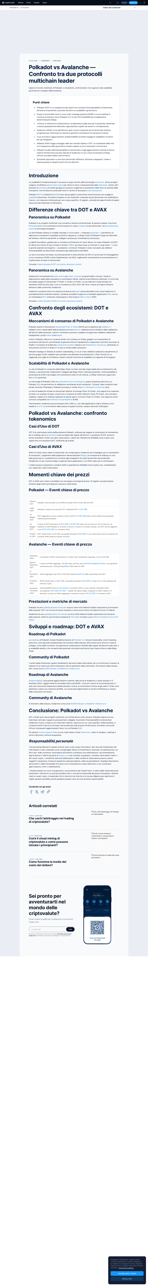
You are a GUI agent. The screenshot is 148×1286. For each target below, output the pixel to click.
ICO (63, 509)
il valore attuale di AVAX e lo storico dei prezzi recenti (59, 301)
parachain (94, 233)
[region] (127, 1270)
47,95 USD (81, 516)
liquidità (64, 566)
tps (75, 404)
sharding (43, 188)
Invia (70, 929)
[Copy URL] (48, 791)
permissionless (111, 226)
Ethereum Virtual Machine (61, 399)
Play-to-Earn (85, 297)
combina (60, 345)
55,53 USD (90, 593)
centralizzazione (95, 190)
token (49, 335)
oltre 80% (82, 534)
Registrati (133, 3)
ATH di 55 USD (48, 529)
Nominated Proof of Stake (67, 327)
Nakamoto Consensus (96, 345)
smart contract (74, 276)
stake (59, 335)
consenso (70, 345)
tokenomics (86, 732)
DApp (83, 455)
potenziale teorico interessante (71, 382)
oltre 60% (64, 524)
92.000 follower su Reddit (54, 669)
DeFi (109, 294)
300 (35, 378)
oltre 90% (86, 581)
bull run (81, 574)
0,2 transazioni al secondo (93, 387)
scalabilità (33, 197)
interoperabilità (35, 226)
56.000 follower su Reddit (82, 704)
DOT (39, 194)
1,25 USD (83, 509)
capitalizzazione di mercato (54, 607)
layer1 (77, 291)
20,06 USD (75, 524)
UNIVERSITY (14, 7)
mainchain (103, 185)
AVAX (56, 194)
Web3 (71, 245)
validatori (106, 327)
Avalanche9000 (35, 681)
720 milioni (75, 617)
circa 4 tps (41, 406)
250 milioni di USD (58, 591)
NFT (44, 297)
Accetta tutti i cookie (127, 1273)
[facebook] (31, 791)
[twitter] (36, 791)
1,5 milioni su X (73, 669)
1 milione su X (100, 704)
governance (52, 435)
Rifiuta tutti (127, 1279)
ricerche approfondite (48, 732)
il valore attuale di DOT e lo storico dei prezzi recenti (59, 264)
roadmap (35, 640)
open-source (59, 276)
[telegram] (42, 791)
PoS (57, 348)
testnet (65, 588)
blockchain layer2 (55, 185)
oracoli (32, 229)
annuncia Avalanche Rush (94, 563)
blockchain (99, 182)
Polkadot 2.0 (79, 640)
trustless (81, 226)
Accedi (124, 3)
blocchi (77, 330)
